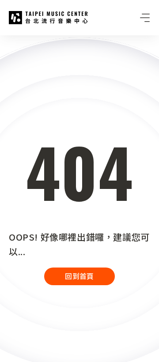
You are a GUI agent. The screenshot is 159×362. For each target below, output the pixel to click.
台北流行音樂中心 (48, 17)
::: (2, 40)
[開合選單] (145, 17)
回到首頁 (79, 276)
